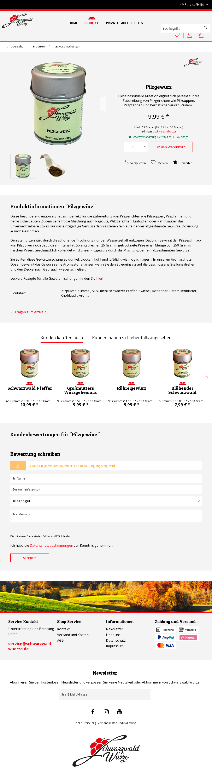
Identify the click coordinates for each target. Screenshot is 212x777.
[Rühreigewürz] (131, 363)
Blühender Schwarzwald (182, 390)
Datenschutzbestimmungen (51, 545)
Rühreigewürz (131, 388)
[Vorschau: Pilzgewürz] (22, 166)
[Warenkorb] (203, 35)
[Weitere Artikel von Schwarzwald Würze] (193, 65)
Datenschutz (116, 640)
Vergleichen (138, 163)
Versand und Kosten (73, 635)
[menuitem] (73, 22)
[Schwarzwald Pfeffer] (29, 363)
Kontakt (63, 629)
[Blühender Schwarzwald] (182, 363)
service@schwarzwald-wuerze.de (30, 646)
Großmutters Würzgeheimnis (80, 390)
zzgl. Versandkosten (165, 131)
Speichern (29, 558)
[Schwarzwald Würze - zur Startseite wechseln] (17, 20)
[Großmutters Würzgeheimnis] (80, 363)
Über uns (113, 635)
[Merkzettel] (177, 35)
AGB (60, 640)
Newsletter (114, 629)
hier (99, 278)
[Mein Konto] (190, 35)
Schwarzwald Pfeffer (29, 388)
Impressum (115, 646)
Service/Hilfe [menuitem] (194, 4)
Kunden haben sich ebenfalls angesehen (132, 337)
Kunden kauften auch (62, 337)
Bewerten (186, 163)
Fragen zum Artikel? (30, 312)
